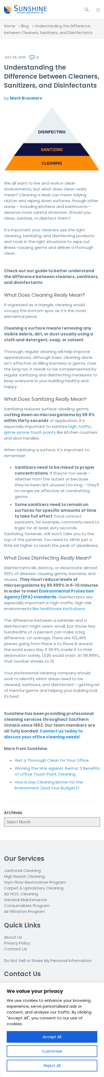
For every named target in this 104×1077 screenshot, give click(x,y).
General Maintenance (25, 900)
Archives (13, 813)
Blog (25, 26)
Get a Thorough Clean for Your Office (52, 760)
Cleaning (54, 888)
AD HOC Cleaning (21, 894)
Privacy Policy (17, 943)
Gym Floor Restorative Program (35, 882)
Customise (52, 1051)
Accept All (52, 1037)
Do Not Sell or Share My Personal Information (48, 960)
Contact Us (15, 949)
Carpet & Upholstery (25, 888)
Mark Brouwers (26, 98)
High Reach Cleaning (24, 876)
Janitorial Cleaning (22, 870)
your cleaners (45, 230)
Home (9, 26)
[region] (52, 1029)
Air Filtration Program (24, 911)
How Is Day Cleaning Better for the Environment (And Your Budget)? (49, 785)
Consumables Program (27, 905)
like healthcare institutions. (59, 608)
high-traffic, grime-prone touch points (48, 429)
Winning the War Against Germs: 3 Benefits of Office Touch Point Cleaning (57, 771)
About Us (13, 937)
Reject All (52, 1065)
